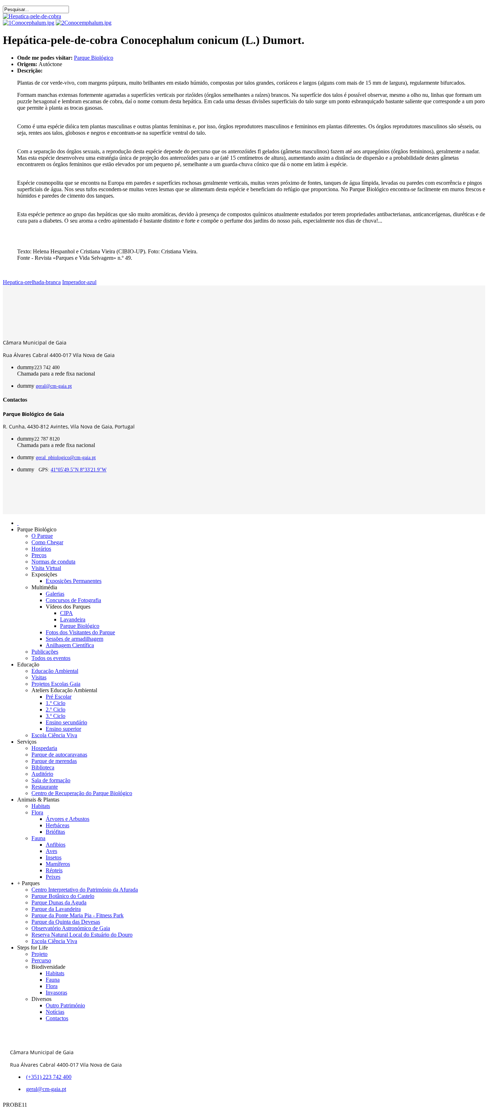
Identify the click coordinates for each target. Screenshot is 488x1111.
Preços (38, 555)
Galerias (55, 594)
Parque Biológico (93, 58)
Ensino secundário (66, 722)
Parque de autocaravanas (59, 755)
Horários (41, 549)
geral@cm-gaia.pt (54, 386)
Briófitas (55, 832)
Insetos (53, 857)
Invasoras (56, 993)
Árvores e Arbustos (67, 819)
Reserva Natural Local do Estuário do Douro (82, 935)
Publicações (44, 652)
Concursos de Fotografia (73, 600)
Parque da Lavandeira (56, 909)
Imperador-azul (79, 282)
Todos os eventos (50, 658)
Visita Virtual (46, 568)
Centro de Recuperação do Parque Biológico (81, 793)
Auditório (42, 774)
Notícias (55, 1012)
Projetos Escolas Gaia (55, 684)
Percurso (41, 960)
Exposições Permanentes (73, 581)
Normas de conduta (53, 562)
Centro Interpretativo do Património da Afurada (84, 890)
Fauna (38, 838)
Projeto (39, 954)
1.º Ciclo (55, 703)
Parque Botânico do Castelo (62, 896)
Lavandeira (72, 619)
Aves (51, 851)
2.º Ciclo (55, 709)
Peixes (53, 877)
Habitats (40, 806)
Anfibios (55, 845)
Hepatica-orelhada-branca (32, 282)
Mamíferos (58, 864)
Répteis (54, 870)
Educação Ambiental (54, 671)
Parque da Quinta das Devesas (65, 922)
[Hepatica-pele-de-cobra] (32, 16)
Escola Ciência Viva (54, 735)
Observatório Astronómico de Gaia (70, 928)
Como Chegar (47, 542)
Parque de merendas (54, 761)
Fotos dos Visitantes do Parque (80, 632)
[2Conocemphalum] (83, 23)
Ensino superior (63, 729)
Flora (37, 812)
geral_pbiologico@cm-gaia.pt (66, 457)
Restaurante (44, 787)
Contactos (57, 1018)
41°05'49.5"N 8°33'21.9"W (78, 469)
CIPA (66, 613)
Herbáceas (57, 825)
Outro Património (65, 1005)
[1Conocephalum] (28, 23)
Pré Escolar (58, 697)
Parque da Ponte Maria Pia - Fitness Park (77, 915)
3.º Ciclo (55, 716)
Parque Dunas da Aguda (58, 902)
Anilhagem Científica (70, 645)
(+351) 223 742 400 (48, 1077)
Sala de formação (50, 780)
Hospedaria (44, 748)
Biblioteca (42, 767)
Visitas (38, 677)
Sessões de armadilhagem (74, 639)
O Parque (42, 536)
